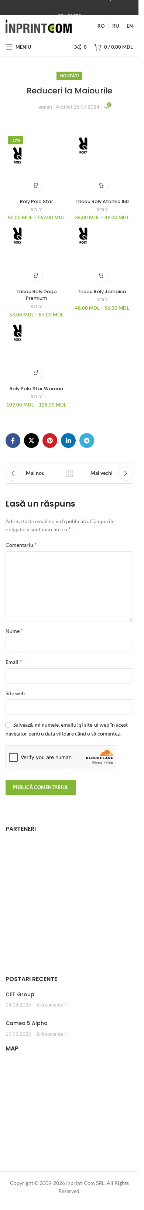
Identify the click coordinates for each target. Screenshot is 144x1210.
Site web (15, 693)
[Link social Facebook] (13, 440)
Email (14, 661)
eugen (45, 106)
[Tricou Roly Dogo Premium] (37, 255)
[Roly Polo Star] (37, 165)
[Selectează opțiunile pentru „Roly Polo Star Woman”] (36, 372)
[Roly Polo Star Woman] (37, 352)
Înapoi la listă (69, 473)
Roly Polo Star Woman (36, 388)
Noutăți (69, 75)
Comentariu (21, 544)
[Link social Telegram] (86, 440)
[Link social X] (31, 440)
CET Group (20, 994)
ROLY (36, 209)
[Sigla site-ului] (39, 25)
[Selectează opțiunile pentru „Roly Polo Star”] (36, 185)
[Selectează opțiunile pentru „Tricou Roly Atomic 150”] (102, 185)
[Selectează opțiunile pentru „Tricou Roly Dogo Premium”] (36, 275)
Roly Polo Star (36, 201)
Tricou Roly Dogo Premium (36, 294)
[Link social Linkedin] (68, 440)
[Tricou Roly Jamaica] (102, 255)
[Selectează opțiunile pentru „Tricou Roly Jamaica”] (102, 275)
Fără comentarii (51, 1005)
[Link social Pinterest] (49, 440)
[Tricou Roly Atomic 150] (102, 165)
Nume (14, 630)
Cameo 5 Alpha (27, 1023)
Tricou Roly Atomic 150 (102, 201)
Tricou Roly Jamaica (102, 291)
